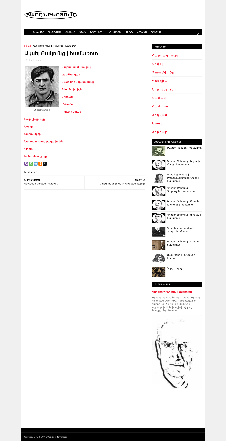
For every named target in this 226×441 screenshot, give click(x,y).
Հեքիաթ (70, 32)
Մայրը (28, 126)
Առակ (82, 32)
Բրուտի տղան (71, 111)
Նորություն (97, 32)
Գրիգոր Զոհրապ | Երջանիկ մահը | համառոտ (184, 163)
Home (27, 45)
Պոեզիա (156, 32)
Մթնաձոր (68, 104)
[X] (45, 164)
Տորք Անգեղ (174, 268)
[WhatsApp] (31, 164)
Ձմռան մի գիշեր (72, 89)
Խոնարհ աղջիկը (35, 156)
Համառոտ (115, 32)
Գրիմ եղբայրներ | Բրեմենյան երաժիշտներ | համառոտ (183, 177)
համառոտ (39, 45)
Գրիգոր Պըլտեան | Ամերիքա (172, 291)
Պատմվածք (54, 32)
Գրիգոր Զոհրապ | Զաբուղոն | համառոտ (181, 189)
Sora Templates (59, 437)
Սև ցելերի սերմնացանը (78, 81)
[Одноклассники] (40, 164)
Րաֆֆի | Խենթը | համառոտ (184, 147)
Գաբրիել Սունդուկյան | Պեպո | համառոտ (181, 230)
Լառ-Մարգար (71, 74)
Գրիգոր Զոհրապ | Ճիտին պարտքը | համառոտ (183, 203)
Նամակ (129, 32)
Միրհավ (67, 96)
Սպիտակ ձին (33, 134)
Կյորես (28, 148)
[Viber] (26, 164)
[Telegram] (36, 164)
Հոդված (142, 32)
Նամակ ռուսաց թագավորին (43, 141)
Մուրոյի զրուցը (34, 119)
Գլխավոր (38, 32)
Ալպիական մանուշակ (76, 67)
